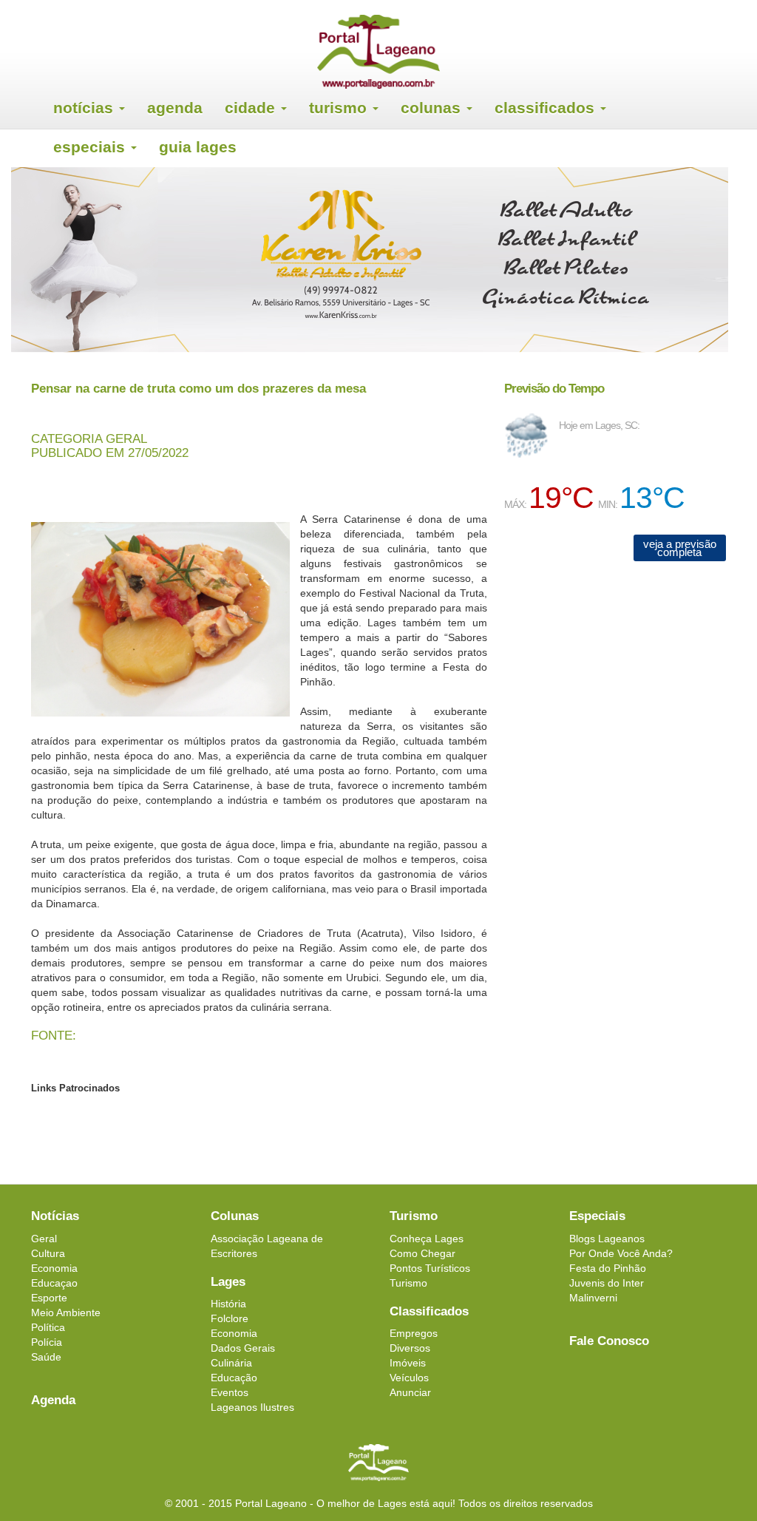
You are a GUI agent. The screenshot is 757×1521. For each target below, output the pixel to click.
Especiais (91, 146)
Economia (54, 1268)
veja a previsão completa (679, 548)
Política (48, 1327)
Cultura (48, 1253)
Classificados (547, 107)
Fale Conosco (609, 1341)
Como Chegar (422, 1253)
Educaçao (54, 1283)
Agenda (175, 107)
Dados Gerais (243, 1348)
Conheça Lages (427, 1238)
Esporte (49, 1298)
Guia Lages (198, 146)
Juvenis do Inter (606, 1283)
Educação (234, 1377)
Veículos (409, 1377)
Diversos (410, 1348)
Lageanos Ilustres (252, 1407)
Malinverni (593, 1298)
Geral (44, 1238)
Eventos (229, 1392)
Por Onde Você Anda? (621, 1253)
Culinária (231, 1363)
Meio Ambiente (66, 1312)
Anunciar (410, 1392)
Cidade (252, 107)
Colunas (433, 107)
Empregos (414, 1333)
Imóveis (408, 1363)
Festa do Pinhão (607, 1268)
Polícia (46, 1342)
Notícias (85, 107)
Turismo (340, 107)
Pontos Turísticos (430, 1268)
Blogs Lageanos (607, 1238)
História (228, 1304)
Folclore (229, 1318)
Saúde (46, 1357)
